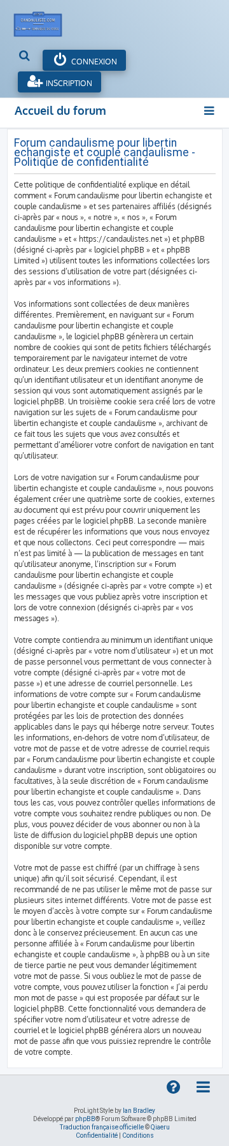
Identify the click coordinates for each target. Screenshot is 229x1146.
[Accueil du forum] (44, 21)
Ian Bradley (139, 1110)
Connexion (93, 61)
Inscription (68, 83)
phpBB (85, 1118)
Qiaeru (160, 1127)
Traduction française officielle (102, 1127)
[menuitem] (25, 57)
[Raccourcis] (210, 111)
